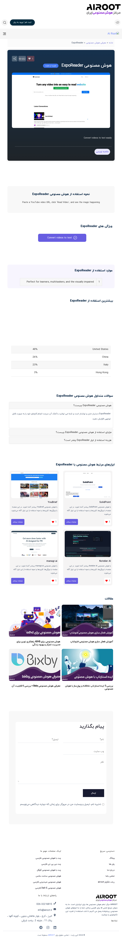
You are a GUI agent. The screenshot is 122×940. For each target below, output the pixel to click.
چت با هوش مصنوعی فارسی (48, 858)
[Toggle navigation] (22, 34)
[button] (117, 22)
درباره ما (111, 870)
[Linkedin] (55, 927)
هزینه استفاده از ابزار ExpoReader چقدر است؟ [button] (87, 440)
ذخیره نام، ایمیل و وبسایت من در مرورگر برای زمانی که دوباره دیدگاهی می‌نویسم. (60, 804)
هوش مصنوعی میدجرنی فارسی (47, 882)
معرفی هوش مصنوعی (96, 42)
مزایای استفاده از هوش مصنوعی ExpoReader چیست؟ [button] (83, 432)
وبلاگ (112, 858)
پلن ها (112, 864)
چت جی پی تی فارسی (51, 864)
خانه (111, 42)
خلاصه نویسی (102, 151)
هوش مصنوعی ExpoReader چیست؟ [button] (92, 405)
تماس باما (110, 876)
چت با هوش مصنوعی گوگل (49, 870)
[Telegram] (41, 927)
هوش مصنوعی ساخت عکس (48, 876)
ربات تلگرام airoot (106, 882)
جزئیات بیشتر (71, 522)
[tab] (61, 405)
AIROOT (51, 935)
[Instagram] (48, 927)
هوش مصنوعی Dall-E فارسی (48, 888)
